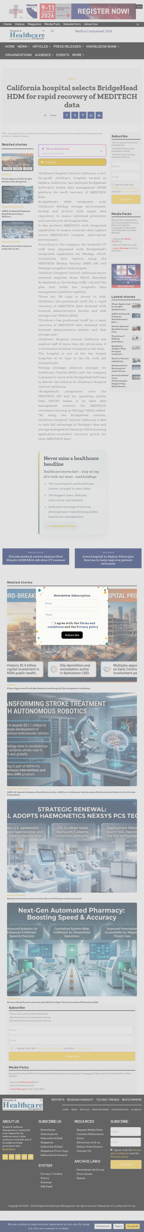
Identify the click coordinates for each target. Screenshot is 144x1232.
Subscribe (72, 635)
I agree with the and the (73, 625)
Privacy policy (87, 627)
